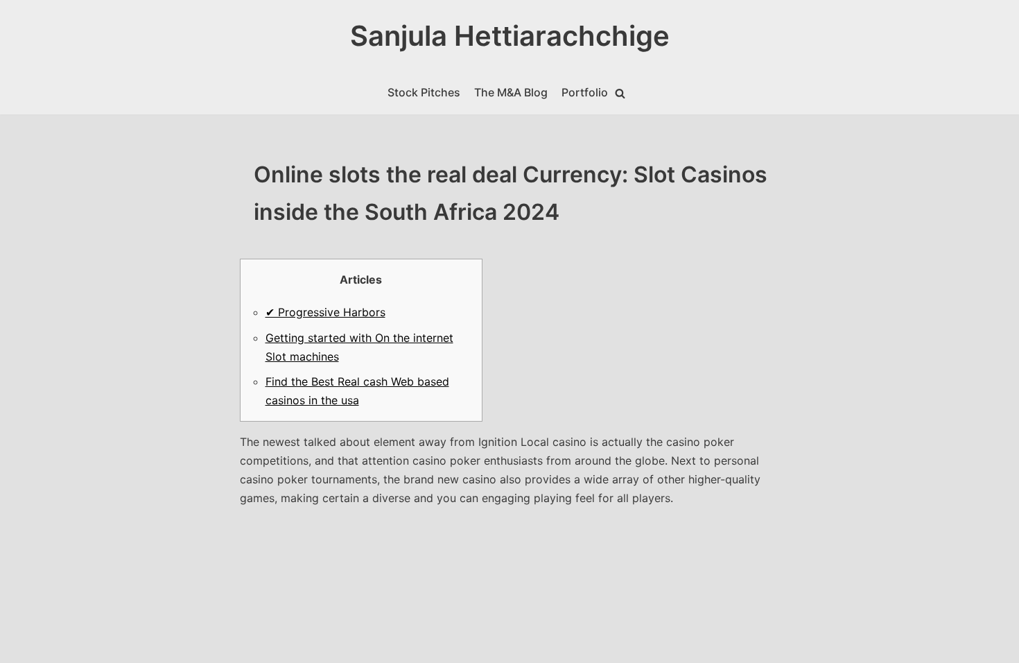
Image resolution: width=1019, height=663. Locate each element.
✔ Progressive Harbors (325, 312)
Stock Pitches (423, 92)
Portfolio (584, 92)
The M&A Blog (511, 92)
